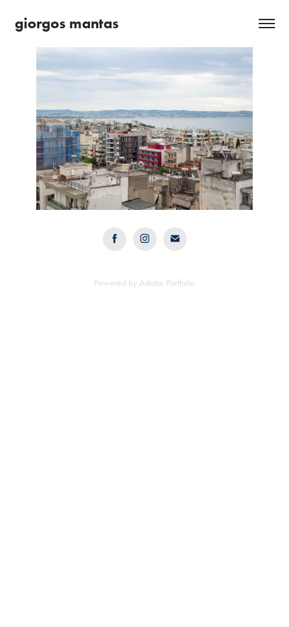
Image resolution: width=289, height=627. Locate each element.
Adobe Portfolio (167, 283)
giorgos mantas (67, 23)
